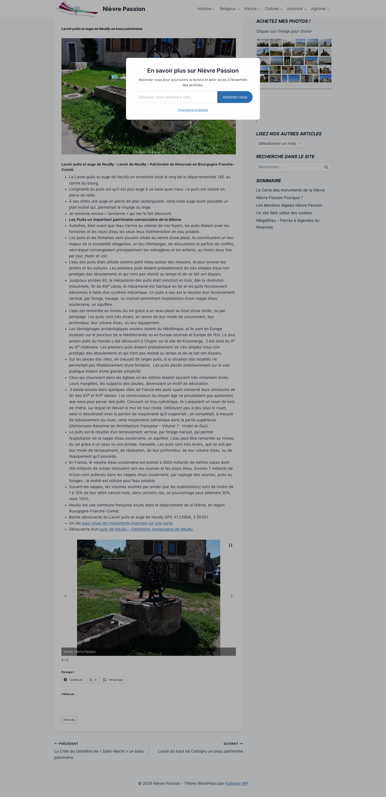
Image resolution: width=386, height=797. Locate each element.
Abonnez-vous (235, 97)
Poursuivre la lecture (193, 110)
